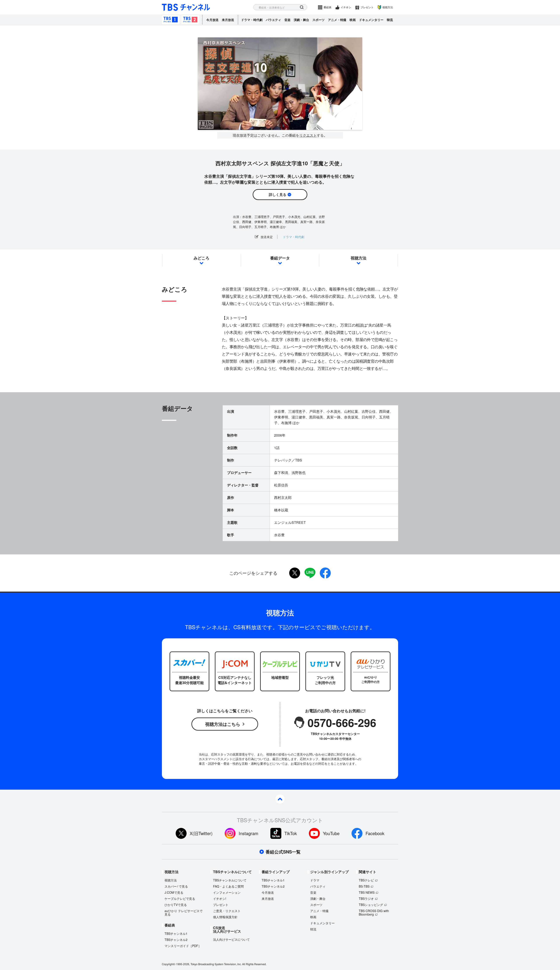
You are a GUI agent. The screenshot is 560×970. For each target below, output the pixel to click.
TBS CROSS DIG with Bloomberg (374, 912)
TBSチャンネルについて (230, 880)
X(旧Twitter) (201, 833)
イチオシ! (219, 898)
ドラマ (314, 880)
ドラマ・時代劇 (251, 19)
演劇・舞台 (301, 19)
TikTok (290, 833)
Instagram (248, 833)
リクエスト (308, 135)
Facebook (375, 833)
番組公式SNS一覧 (283, 852)
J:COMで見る (173, 892)
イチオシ (346, 7)
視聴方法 (387, 7)
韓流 (390, 19)
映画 (353, 19)
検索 (302, 7)
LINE (309, 573)
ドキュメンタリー (371, 19)
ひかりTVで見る (175, 904)
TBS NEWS (366, 892)
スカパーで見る (176, 886)
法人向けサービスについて (231, 939)
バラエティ (273, 19)
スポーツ (318, 19)
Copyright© (168, 964)
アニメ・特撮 (337, 19)
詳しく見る (277, 194)
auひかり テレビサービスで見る (183, 912)
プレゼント (367, 7)
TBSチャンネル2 (190, 19)
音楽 (287, 19)
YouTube (331, 833)
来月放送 (228, 19)
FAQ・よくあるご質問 (228, 886)
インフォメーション (227, 892)
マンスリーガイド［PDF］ (182, 946)
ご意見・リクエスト (227, 911)
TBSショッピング (371, 904)
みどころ (201, 258)
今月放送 (212, 19)
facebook (325, 573)
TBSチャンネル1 (170, 19)
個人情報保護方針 (225, 917)
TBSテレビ (366, 880)
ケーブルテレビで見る (179, 898)
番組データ (280, 258)
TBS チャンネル (186, 7)
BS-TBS (364, 886)
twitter (294, 573)
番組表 (327, 7)
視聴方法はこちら (222, 724)
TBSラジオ (366, 898)
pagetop (280, 799)
